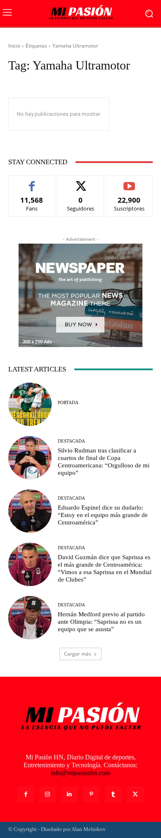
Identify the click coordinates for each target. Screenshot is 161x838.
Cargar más (77, 653)
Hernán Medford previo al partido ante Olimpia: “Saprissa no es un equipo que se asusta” (101, 621)
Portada (68, 402)
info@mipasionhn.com (80, 772)
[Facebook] (25, 794)
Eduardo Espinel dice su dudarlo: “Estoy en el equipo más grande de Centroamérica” (103, 515)
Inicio (14, 45)
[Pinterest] (91, 794)
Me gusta (32, 182)
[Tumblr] (113, 794)
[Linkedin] (70, 794)
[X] (135, 794)
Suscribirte (129, 182)
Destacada (71, 441)
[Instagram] (48, 794)
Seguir (81, 182)
